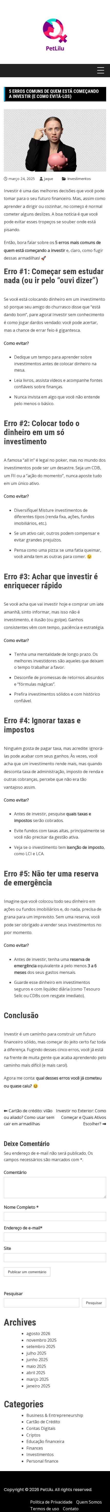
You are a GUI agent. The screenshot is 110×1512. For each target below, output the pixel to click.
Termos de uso (44, 1508)
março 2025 (37, 1379)
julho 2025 (36, 1353)
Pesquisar (13, 1293)
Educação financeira (45, 1441)
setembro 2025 (40, 1346)
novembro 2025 (41, 1340)
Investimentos (79, 178)
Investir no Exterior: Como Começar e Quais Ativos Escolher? (81, 1117)
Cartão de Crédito (43, 1422)
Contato (71, 1508)
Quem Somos (89, 1502)
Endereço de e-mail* (23, 1228)
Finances (34, 1448)
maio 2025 (36, 1366)
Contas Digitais (41, 1428)
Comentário (15, 1172)
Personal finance (42, 1461)
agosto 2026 (38, 1333)
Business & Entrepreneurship (54, 1415)
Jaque (48, 178)
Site (7, 1248)
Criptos (33, 1435)
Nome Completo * (21, 1207)
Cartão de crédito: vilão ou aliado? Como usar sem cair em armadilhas (29, 1117)
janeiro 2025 (38, 1386)
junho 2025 (37, 1359)
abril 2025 (35, 1372)
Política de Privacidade (51, 1502)
